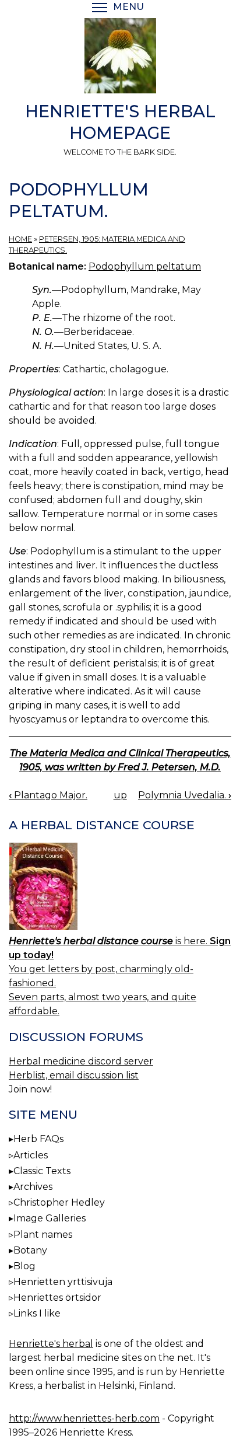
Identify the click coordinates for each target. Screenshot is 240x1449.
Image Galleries (49, 1218)
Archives (32, 1186)
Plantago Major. (48, 795)
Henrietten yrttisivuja (62, 1281)
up (120, 795)
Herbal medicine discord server (81, 1061)
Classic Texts (41, 1170)
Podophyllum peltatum (145, 266)
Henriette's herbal (51, 1343)
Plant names (42, 1234)
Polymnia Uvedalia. (184, 795)
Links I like (37, 1313)
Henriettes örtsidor (57, 1297)
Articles (30, 1155)
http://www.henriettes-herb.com (84, 1418)
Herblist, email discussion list (74, 1075)
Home (20, 239)
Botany (30, 1250)
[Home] (120, 57)
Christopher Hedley (59, 1202)
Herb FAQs (38, 1138)
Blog (24, 1266)
